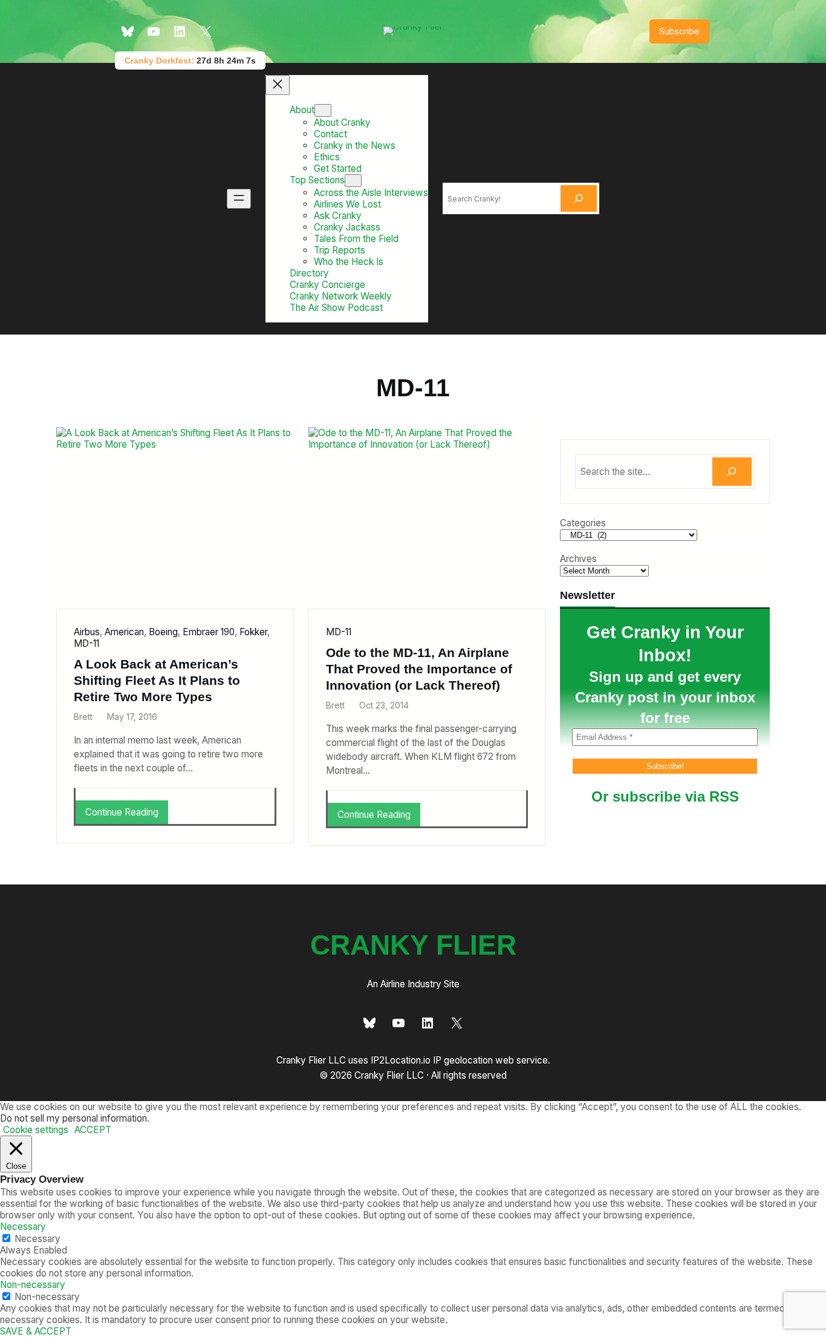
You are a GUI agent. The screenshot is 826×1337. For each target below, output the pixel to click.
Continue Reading (125, 815)
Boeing (163, 632)
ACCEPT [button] (92, 1130)
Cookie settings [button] (35, 1130)
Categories (583, 523)
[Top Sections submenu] (353, 180)
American (124, 632)
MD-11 (86, 643)
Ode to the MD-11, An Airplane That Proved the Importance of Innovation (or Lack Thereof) (419, 669)
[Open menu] (239, 199)
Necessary (37, 1238)
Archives (578, 558)
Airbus (87, 632)
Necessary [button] (23, 1226)
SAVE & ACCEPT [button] (35, 1331)
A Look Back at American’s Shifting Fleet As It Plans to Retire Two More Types (157, 680)
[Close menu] (277, 85)
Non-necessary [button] (32, 1284)
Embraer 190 (209, 632)
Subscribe (679, 31)
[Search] (579, 198)
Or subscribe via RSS (665, 796)
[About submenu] (322, 110)
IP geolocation (463, 1060)
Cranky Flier (413, 945)
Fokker (253, 632)
